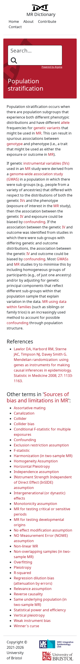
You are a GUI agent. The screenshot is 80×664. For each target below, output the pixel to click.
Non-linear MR (26, 546)
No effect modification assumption (43, 530)
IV (21, 216)
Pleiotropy (22, 567)
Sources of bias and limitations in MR (38, 397)
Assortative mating (30, 407)
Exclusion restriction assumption (41, 445)
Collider (20, 418)
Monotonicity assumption (35, 503)
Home (14, 21)
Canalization (24, 413)
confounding (34, 221)
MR (38, 133)
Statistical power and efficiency (40, 610)
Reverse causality (28, 594)
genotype (15, 143)
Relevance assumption (33, 588)
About (28, 21)
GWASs (62, 259)
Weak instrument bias (32, 620)
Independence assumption (36, 471)
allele (65, 122)
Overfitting (23, 562)
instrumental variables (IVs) (46, 163)
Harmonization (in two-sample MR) (43, 455)
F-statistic (22, 450)
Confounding (25, 439)
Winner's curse (26, 625)
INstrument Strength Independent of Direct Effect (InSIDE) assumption (43, 482)
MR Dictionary (40, 14)
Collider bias (24, 423)
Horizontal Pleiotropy (32, 466)
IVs (22, 200)
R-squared (22, 572)
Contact (15, 26)
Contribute (47, 21)
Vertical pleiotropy (29, 615)
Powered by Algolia (52, 66)
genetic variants (47, 127)
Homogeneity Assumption (36, 461)
